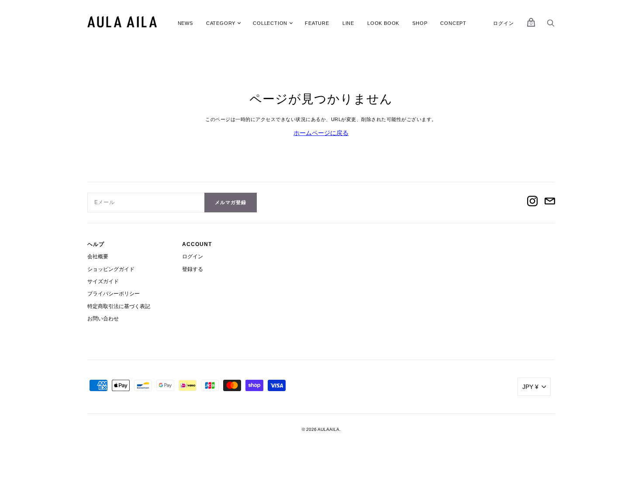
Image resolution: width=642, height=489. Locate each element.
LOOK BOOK (383, 23)
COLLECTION (270, 23)
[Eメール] (550, 202)
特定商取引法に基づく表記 (118, 306)
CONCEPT (453, 23)
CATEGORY (220, 23)
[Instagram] (532, 202)
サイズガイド (103, 281)
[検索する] (550, 25)
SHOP (419, 23)
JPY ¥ (530, 386)
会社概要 (97, 256)
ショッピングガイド (111, 269)
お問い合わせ (103, 319)
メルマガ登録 (230, 202)
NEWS (185, 23)
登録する (192, 269)
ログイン (503, 23)
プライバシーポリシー (113, 294)
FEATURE (317, 23)
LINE (348, 23)
